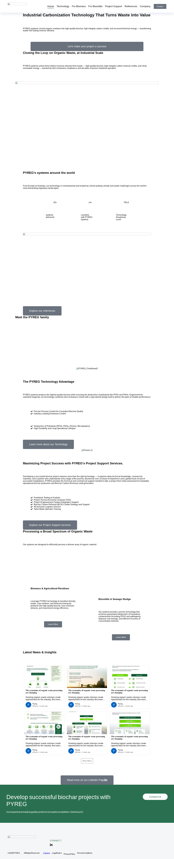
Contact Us (155, 796)
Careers (46, 853)
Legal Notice (57, 853)
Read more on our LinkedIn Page (86, 780)
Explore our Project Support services (50, 525)
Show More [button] (87, 761)
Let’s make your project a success (87, 46)
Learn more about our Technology (48, 444)
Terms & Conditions (84, 853)
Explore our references (42, 310)
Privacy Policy (69, 854)
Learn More (53, 624)
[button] (44, 687)
